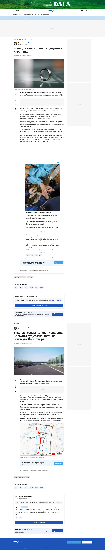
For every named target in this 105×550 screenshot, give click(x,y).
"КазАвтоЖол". (45, 383)
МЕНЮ (17, 10)
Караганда (29, 277)
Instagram (58, 314)
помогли (33, 129)
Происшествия (17, 14)
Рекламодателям (87, 542)
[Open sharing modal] (16, 104)
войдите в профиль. (56, 300)
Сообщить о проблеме (74, 542)
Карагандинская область (20, 277)
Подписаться (58, 263)
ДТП (39, 14)
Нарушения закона (28, 14)
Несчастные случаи (45, 14)
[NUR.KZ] (52, 10)
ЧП (35, 14)
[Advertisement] (52, 28)
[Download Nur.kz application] (52, 4)
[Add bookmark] (15, 109)
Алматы (21, 477)
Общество (16, 323)
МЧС (62, 95)
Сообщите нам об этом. (42, 270)
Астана (16, 477)
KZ (82, 10)
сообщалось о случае (30, 121)
